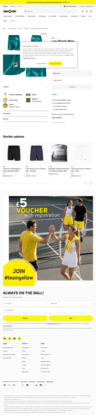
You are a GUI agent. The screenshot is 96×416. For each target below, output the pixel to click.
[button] (85, 183)
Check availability (57, 117)
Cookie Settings (7, 358)
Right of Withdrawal (8, 347)
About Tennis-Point (46, 354)
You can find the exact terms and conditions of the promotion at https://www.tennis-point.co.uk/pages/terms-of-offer (35, 412)
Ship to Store (25, 371)
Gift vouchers (89, 6)
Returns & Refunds (45, 365)
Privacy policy (23, 381)
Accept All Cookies (55, 63)
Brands (83, 16)
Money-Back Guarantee (9, 354)
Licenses (5, 351)
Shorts (26, 28)
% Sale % (12, 21)
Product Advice (45, 368)
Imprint (34, 58)
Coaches (24, 365)
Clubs (23, 368)
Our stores (81, 6)
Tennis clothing (19, 16)
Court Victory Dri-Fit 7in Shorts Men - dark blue (36, 170)
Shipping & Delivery (46, 361)
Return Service (25, 354)
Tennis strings (63, 16)
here (67, 55)
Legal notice (32, 381)
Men (20, 28)
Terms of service (41, 381)
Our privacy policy (7, 326)
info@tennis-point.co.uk (53, 323)
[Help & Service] (83, 11)
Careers (24, 361)
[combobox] (50, 11)
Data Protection (27, 58)
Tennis (5, 6)
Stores (42, 358)
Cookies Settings (41, 63)
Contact (43, 351)
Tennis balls (52, 16)
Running (12, 6)
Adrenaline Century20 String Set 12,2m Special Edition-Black (58, 170)
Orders (23, 351)
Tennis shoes (31, 16)
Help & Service (25, 347)
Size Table (54, 94)
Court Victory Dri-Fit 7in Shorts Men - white (81, 170)
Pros (89, 16)
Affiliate (24, 358)
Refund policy (49, 381)
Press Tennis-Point (45, 371)
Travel (5, 21)
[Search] (26, 11)
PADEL (19, 6)
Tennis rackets (7, 16)
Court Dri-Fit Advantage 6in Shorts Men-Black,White (12, 170)
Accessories (74, 16)
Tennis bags (42, 16)
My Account (44, 347)
